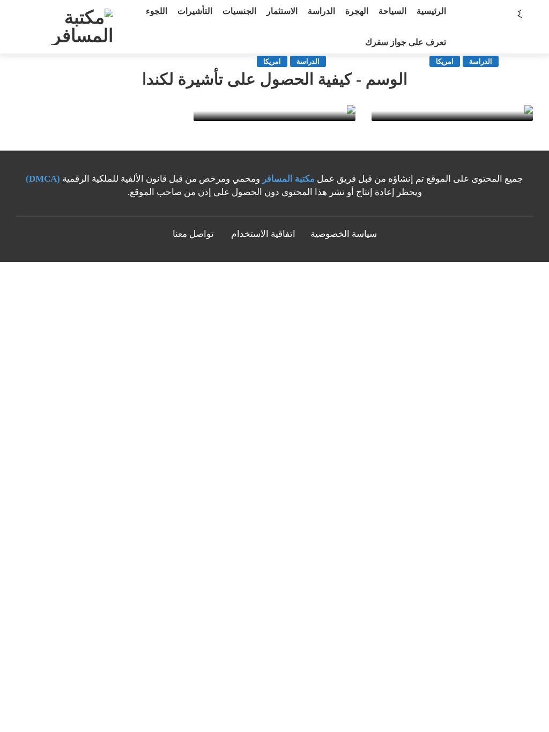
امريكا (445, 61)
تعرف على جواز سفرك (405, 42)
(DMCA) (43, 179)
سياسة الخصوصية (343, 234)
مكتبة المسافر (288, 179)
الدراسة (480, 61)
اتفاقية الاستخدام (263, 234)
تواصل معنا (193, 234)
